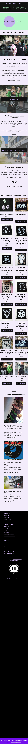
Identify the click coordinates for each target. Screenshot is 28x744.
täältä (10, 130)
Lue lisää (14, 437)
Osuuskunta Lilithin (17, 559)
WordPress (18, 578)
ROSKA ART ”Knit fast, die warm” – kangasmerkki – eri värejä (6, 297)
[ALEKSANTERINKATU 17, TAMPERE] (13, 482)
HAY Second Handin (16, 172)
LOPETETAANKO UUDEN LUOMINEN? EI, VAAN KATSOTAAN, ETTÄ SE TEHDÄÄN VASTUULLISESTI (13, 427)
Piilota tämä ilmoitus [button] (16, 742)
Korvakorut (6, 530)
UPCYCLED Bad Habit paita (6, 377)
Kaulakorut (6, 528)
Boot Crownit (6, 526)
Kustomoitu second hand (9, 536)
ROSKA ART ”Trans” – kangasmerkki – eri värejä (6, 323)
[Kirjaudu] (23, 21)
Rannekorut (6, 532)
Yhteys (5, 546)
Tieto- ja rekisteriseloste (9, 551)
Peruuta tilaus (7, 540)
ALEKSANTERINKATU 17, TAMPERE (13, 491)
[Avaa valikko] (17, 21)
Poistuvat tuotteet (7, 537)
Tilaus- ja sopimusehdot (9, 553)
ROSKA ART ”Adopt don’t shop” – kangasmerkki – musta (6, 241)
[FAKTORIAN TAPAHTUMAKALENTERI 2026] (13, 450)
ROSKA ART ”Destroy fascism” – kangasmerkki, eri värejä (6, 270)
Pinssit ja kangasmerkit (9, 534)
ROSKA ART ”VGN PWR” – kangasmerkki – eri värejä (6, 352)
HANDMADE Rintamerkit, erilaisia (6, 213)
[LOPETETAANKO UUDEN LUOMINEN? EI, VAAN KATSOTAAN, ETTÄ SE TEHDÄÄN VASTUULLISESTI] (13, 410)
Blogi (5, 544)
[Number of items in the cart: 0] (20, 21)
